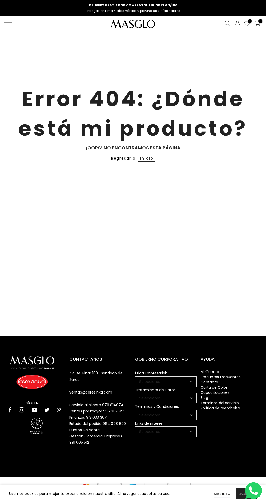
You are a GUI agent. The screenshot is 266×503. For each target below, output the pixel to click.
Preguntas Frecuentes (221, 377)
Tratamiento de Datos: (155, 389)
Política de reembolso (220, 408)
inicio (147, 158)
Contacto (209, 382)
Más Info (222, 493)
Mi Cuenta (210, 371)
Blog (204, 397)
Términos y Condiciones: (157, 406)
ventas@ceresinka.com (90, 392)
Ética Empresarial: (151, 373)
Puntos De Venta (84, 429)
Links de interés (149, 423)
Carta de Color (214, 387)
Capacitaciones (215, 392)
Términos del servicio (220, 402)
